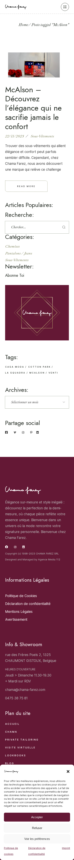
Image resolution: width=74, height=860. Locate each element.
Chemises (12, 246)
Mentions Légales (19, 612)
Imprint (66, 848)
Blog (9, 763)
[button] (68, 771)
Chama (11, 731)
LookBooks (15, 755)
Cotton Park (39, 366)
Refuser (37, 828)
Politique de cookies (11, 851)
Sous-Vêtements (42, 136)
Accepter (37, 817)
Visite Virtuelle (20, 747)
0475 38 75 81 (16, 698)
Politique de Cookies (21, 596)
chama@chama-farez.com (25, 690)
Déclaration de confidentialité (36, 851)
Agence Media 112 (49, 559)
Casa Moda (14, 366)
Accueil (12, 723)
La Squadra (15, 372)
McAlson (37, 372)
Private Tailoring (22, 739)
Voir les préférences (37, 838)
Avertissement (16, 619)
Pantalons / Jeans (18, 253)
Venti (53, 372)
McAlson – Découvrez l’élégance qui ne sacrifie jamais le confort (33, 108)
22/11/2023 (14, 136)
